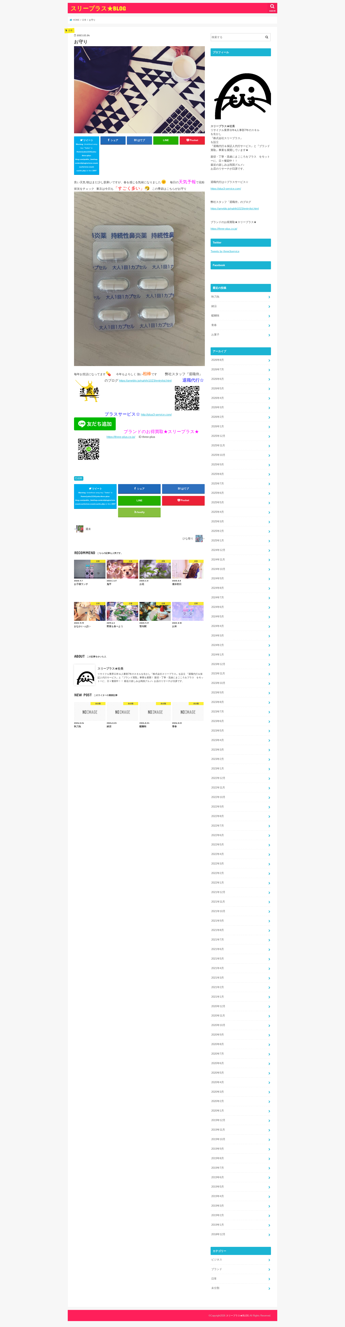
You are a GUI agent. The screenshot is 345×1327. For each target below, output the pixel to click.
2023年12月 (218, 664)
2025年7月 (217, 483)
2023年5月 (217, 730)
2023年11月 (218, 673)
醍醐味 (215, 315)
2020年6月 (217, 1063)
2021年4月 (217, 968)
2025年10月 (218, 455)
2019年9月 (217, 1148)
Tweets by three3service (225, 251)
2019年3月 (217, 1205)
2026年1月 (217, 426)
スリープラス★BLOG (98, 8)
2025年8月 (217, 474)
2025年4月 (217, 511)
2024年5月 (217, 616)
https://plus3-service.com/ (226, 188)
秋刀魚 (215, 296)
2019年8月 (217, 1158)
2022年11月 (218, 787)
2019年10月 (218, 1139)
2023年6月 (217, 721)
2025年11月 (218, 445)
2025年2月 (217, 531)
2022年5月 (217, 844)
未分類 (215, 1288)
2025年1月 (217, 540)
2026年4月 (217, 398)
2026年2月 (217, 416)
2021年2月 (217, 987)
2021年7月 (217, 939)
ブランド (216, 1269)
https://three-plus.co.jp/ (121, 436)
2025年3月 (217, 521)
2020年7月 (217, 1053)
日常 (80, 478)
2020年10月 (218, 1025)
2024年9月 (217, 578)
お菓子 (215, 334)
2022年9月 (217, 806)
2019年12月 (218, 1120)
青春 (214, 325)
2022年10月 (218, 797)
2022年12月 (218, 778)
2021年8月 (217, 930)
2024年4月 (217, 626)
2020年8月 (217, 1044)
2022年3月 (217, 863)
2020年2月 (217, 1101)
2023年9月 (217, 692)
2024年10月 (218, 569)
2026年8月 (217, 359)
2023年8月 (217, 702)
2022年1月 (217, 882)
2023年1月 (217, 768)
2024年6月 (217, 607)
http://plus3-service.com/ (156, 414)
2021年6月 (217, 949)
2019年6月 (217, 1177)
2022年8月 (217, 816)
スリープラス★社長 (110, 668)
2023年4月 (217, 740)
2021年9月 (217, 920)
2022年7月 (217, 825)
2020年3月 (217, 1091)
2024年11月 (218, 559)
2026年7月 (217, 369)
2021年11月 (218, 901)
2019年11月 (218, 1129)
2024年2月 (217, 645)
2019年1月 (217, 1224)
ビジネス (216, 1259)
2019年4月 (217, 1196)
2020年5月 (217, 1072)
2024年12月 (218, 550)
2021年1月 (217, 996)
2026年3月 (217, 407)
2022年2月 (217, 873)
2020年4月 (217, 1082)
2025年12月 (218, 435)
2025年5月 (217, 502)
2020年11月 (218, 1015)
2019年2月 (217, 1215)
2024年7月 (217, 597)
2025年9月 (217, 464)
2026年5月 (217, 388)
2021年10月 (218, 911)
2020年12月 (218, 1006)
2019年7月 (217, 1167)
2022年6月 (217, 835)
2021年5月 (217, 958)
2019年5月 (217, 1186)
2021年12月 (218, 892)
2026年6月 (217, 379)
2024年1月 (217, 654)
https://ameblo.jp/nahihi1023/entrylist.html (145, 380)
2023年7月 (217, 711)
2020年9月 (217, 1034)
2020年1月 (217, 1110)
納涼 (214, 306)
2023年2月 (217, 759)
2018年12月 (218, 1234)
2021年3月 (217, 977)
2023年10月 (218, 683)
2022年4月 (217, 854)
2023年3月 (217, 749)
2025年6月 (217, 492)
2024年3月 (217, 635)
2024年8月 (217, 588)
